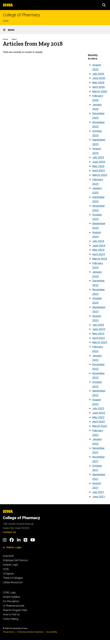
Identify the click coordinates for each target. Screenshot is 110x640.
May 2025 (98, 166)
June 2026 (98, 78)
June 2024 (98, 245)
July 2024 (98, 241)
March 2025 (99, 175)
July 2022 (98, 408)
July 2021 (98, 492)
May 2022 (98, 417)
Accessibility (51, 632)
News (14, 39)
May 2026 (98, 82)
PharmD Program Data (15, 610)
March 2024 (99, 258)
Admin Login (13, 547)
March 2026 (99, 91)
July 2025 (98, 157)
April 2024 (98, 254)
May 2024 (98, 249)
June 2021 (98, 496)
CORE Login (9, 592)
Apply (5, 20)
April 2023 (98, 338)
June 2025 (98, 161)
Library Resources (12, 582)
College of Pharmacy (21, 15)
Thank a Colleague (13, 577)
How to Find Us (11, 614)
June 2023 (98, 329)
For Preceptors (11, 601)
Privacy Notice (8, 632)
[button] (104, 5)
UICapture (8, 573)
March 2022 (99, 426)
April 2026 (98, 87)
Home (5, 39)
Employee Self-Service (15, 560)
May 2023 (98, 333)
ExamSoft (8, 556)
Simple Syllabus (11, 596)
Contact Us (9, 532)
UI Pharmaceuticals (13, 605)
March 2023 (99, 342)
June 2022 (98, 412)
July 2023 (98, 324)
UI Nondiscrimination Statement (30, 632)
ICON (6, 569)
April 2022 (98, 421)
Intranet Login (10, 564)
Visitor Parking (10, 618)
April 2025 (98, 170)
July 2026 (98, 73)
